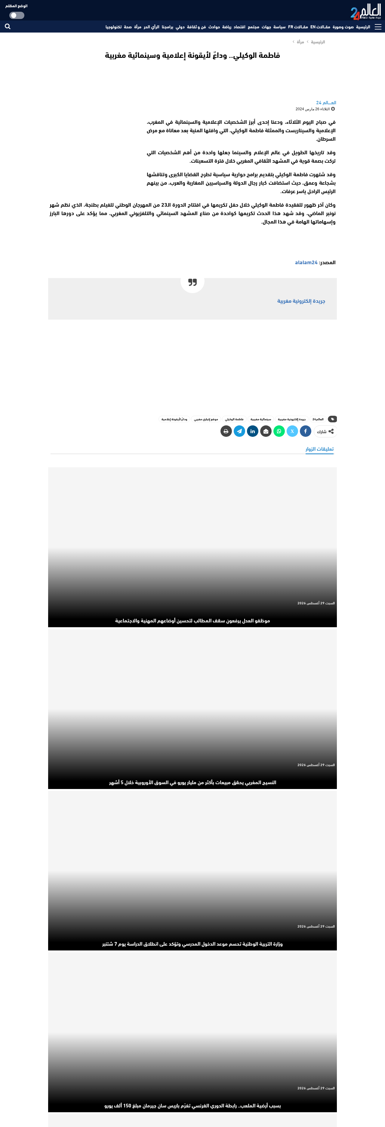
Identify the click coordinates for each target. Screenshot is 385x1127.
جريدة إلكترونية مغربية (301, 300)
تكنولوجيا (114, 26)
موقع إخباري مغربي (206, 419)
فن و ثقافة (196, 26)
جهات (266, 26)
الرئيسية (363, 26)
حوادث (214, 26)
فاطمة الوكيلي (234, 419)
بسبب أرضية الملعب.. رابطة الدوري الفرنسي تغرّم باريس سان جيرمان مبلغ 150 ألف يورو (192, 1105)
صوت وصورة (343, 26)
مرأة (137, 26)
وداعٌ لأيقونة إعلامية (174, 419)
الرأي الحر (151, 26)
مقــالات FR (298, 26)
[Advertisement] (93, 155)
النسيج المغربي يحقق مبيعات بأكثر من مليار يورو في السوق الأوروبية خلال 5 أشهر (192, 782)
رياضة (226, 26)
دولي (180, 26)
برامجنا (167, 26)
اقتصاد (239, 26)
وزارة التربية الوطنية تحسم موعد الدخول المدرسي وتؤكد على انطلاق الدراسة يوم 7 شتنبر (192, 943)
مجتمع (253, 26)
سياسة (279, 26)
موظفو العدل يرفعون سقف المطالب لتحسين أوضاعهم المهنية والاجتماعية (192, 620)
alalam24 (306, 262)
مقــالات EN (320, 26)
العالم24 (318, 419)
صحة (128, 26)
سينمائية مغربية (261, 419)
